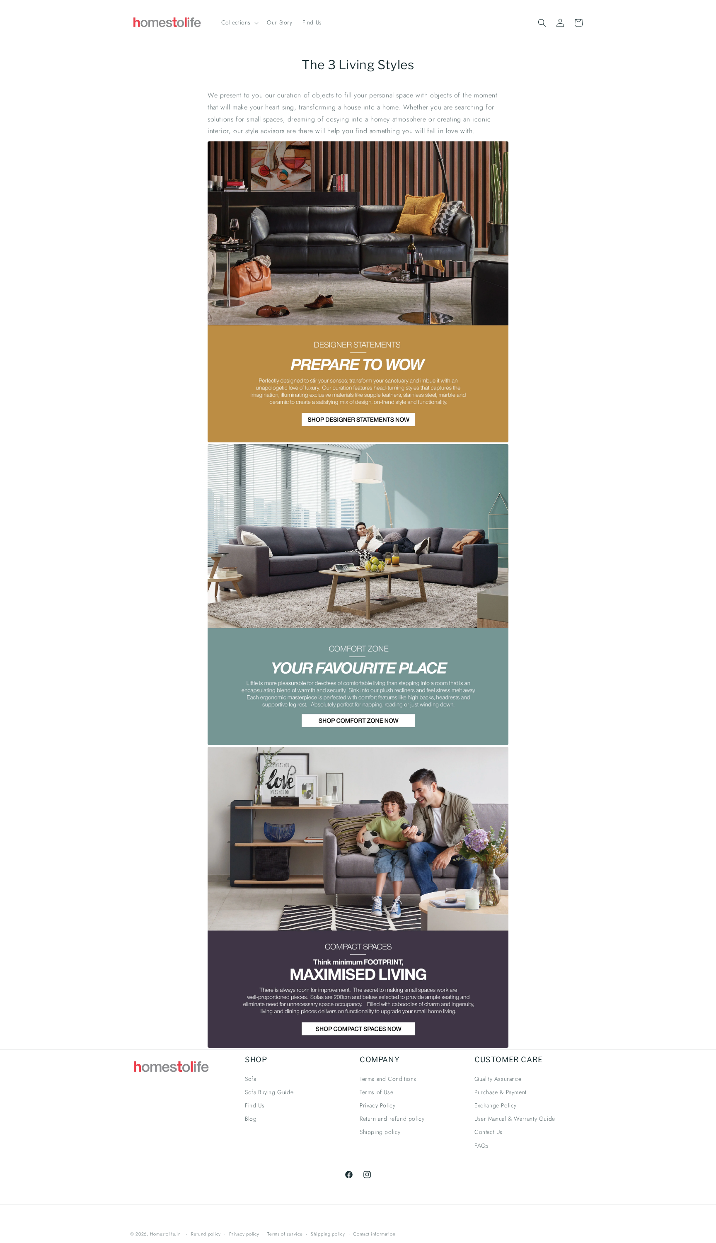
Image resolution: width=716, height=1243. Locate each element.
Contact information (374, 1234)
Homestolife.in (165, 1234)
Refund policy (206, 1234)
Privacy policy (244, 1234)
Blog (250, 1118)
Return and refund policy (392, 1118)
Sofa (250, 1079)
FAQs (481, 1145)
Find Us (254, 1105)
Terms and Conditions (388, 1079)
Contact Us (488, 1132)
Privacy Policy (377, 1105)
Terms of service (284, 1234)
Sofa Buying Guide (269, 1092)
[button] (239, 22)
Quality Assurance (497, 1079)
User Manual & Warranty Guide (514, 1118)
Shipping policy (380, 1132)
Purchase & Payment (500, 1092)
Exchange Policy (495, 1105)
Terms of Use (376, 1092)
